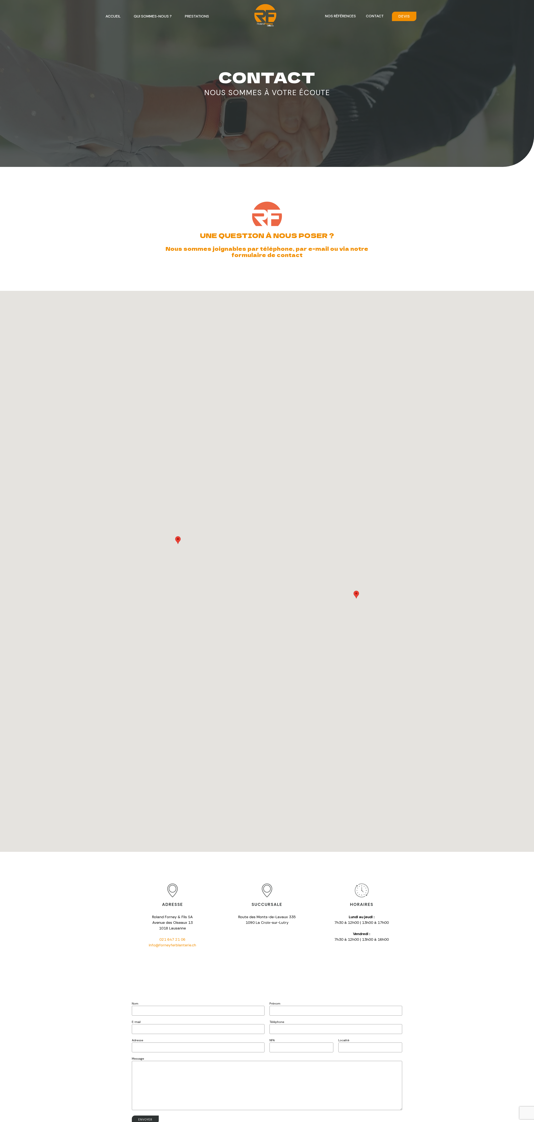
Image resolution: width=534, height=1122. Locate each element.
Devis (404, 16)
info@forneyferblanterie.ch (172, 945)
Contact (375, 16)
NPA (272, 1040)
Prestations (197, 16)
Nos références (340, 16)
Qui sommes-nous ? (153, 16)
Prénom (275, 1003)
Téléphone (277, 1022)
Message (138, 1058)
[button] (178, 540)
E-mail (136, 1022)
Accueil (113, 16)
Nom (135, 1003)
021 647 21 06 (172, 939)
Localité (343, 1040)
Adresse (137, 1040)
